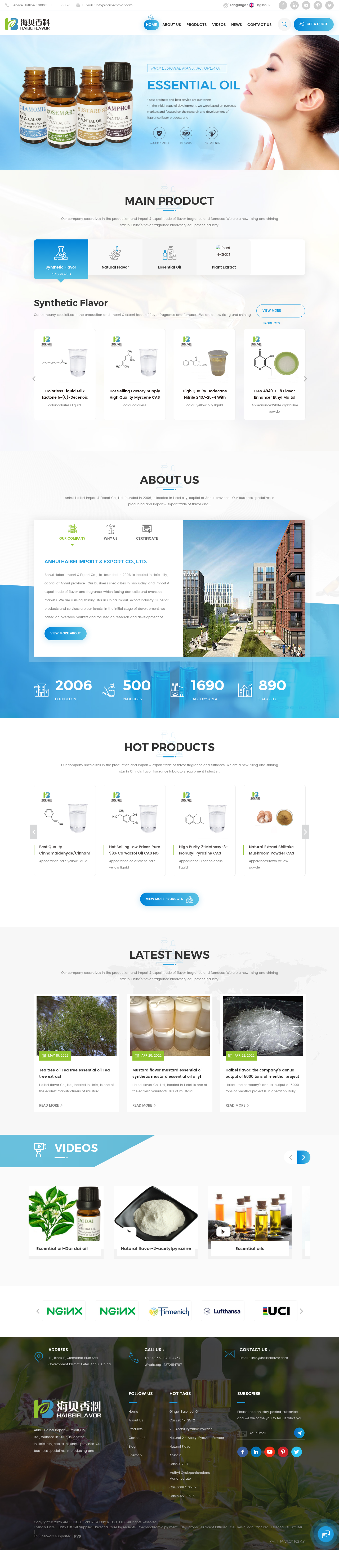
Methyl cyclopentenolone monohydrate (190, 1475)
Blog (132, 1446)
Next (305, 378)
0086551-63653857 (54, 5)
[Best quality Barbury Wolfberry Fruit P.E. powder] (278, 815)
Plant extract (224, 267)
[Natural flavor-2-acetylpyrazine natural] (170, 1222)
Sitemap (135, 1455)
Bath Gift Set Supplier (75, 1527)
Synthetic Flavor (61, 267)
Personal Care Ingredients (115, 1527)
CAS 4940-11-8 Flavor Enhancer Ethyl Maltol (205, 394)
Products (196, 25)
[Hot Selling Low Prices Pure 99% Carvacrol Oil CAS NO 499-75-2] (68, 815)
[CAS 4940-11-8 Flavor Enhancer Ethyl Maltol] (205, 359)
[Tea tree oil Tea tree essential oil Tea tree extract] (77, 1026)
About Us (171, 25)
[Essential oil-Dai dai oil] (76, 1222)
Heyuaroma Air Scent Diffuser (204, 1527)
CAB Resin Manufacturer (249, 1527)
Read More (59, 274)
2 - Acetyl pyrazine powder (191, 1429)
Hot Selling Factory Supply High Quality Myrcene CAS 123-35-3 (66, 394)
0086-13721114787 (166, 1358)
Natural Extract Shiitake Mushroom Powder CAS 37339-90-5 (205, 850)
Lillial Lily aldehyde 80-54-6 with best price (275, 394)
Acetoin (175, 1455)
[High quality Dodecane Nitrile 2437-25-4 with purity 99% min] (136, 359)
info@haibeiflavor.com (114, 5)
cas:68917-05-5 (183, 1487)
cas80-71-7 (179, 1464)
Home (151, 25)
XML (273, 1541)
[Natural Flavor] (115, 253)
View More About (65, 633)
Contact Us (259, 25)
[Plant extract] (224, 253)
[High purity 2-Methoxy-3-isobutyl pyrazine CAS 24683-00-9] (138, 815)
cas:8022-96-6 (182, 1496)
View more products (271, 312)
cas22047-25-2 (182, 1420)
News (236, 25)
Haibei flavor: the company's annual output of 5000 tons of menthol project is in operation (262, 1073)
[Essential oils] (264, 1222)
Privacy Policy (292, 1541)
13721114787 (173, 1364)
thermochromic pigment (158, 1527)
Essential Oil (169, 267)
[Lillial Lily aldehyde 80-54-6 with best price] (275, 359)
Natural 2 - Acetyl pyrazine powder (197, 1437)
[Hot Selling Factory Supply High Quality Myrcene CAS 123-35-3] (66, 359)
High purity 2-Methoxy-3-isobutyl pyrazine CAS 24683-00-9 (137, 850)
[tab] (72, 532)
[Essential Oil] (169, 253)
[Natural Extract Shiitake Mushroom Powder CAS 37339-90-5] (208, 815)
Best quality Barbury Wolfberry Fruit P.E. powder (278, 850)
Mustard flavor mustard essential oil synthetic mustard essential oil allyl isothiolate (167, 1073)
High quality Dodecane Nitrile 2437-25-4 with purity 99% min (136, 394)
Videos (219, 25)
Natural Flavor (115, 267)
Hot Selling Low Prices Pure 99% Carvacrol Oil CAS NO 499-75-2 (68, 850)
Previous (33, 378)
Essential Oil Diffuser (286, 1527)
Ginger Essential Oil (184, 1411)
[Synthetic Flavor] (61, 253)
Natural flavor (180, 1446)
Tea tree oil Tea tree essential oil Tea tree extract (74, 1073)
